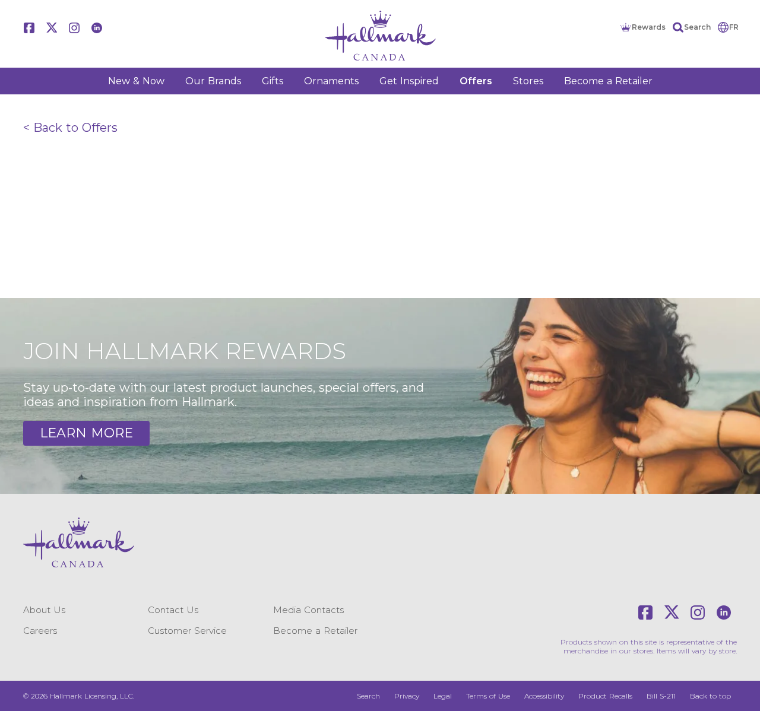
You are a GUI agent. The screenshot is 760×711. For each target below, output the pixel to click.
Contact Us (173, 609)
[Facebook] (29, 28)
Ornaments (331, 81)
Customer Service (187, 630)
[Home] (380, 36)
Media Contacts (308, 609)
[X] (51, 28)
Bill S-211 (661, 695)
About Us (44, 609)
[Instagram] (74, 28)
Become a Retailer (608, 81)
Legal (442, 695)
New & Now (136, 81)
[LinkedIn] (97, 28)
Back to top (710, 695)
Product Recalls (605, 695)
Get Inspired (409, 81)
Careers (40, 630)
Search (697, 27)
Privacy (406, 695)
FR (734, 27)
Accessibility (544, 695)
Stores (528, 81)
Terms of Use (488, 695)
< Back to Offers (70, 127)
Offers (476, 81)
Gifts (272, 81)
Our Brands (213, 81)
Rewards (649, 27)
